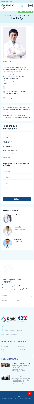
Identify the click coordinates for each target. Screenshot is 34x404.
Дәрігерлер (17, 15)
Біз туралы (4, 346)
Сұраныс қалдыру (26, 12)
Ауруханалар (21, 349)
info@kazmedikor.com (12, 334)
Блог (2, 349)
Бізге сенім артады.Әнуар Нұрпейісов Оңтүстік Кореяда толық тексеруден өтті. (22, 380)
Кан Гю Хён (17, 227)
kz (30, 1)
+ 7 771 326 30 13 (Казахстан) (14, 330)
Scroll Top (32, 361)
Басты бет (8, 15)
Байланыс (4, 352)
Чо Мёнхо (17, 215)
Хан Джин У (17, 239)
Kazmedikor (9, 398)
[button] (25, 5)
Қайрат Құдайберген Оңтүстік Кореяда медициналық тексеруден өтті (20, 368)
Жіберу (17, 199)
